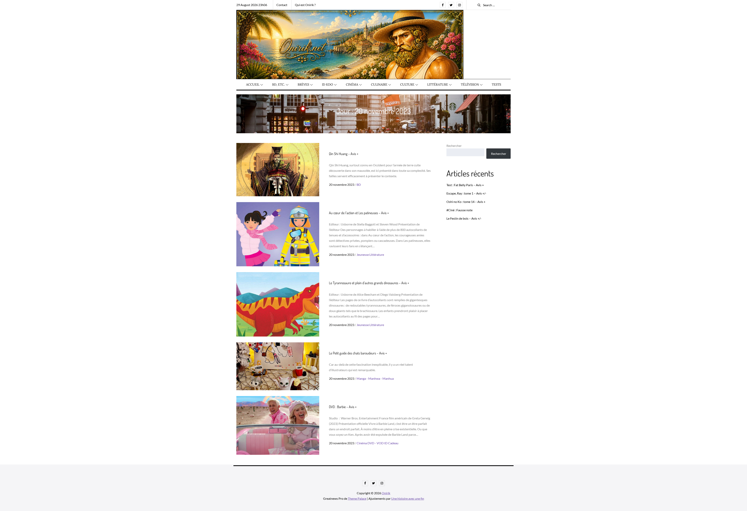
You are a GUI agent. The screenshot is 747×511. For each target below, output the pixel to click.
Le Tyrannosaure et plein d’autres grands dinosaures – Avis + (369, 283)
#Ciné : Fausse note (459, 210)
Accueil (252, 84)
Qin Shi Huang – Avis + (343, 154)
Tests (496, 84)
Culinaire (379, 84)
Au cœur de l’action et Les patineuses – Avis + (359, 213)
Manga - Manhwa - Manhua (375, 378)
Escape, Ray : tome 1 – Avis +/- (466, 193)
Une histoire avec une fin (407, 498)
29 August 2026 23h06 (251, 5)
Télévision (470, 84)
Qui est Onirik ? (305, 5)
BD (359, 184)
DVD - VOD (375, 443)
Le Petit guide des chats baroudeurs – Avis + (358, 353)
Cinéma (352, 84)
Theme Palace (357, 498)
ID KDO (327, 84)
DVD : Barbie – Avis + (343, 407)
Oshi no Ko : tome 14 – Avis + (465, 201)
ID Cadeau (391, 443)
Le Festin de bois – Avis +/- (463, 218)
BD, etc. (278, 84)
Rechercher (454, 145)
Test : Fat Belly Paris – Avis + (465, 185)
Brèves (303, 84)
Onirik (386, 493)
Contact (281, 5)
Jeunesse (363, 254)
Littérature (437, 84)
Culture (407, 84)
